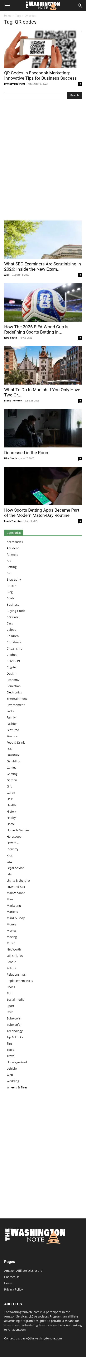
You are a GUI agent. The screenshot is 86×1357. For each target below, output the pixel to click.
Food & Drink (16, 742)
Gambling (13, 761)
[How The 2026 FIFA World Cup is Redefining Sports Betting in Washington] (43, 302)
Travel (11, 1056)
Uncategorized (17, 1062)
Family (11, 717)
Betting (12, 567)
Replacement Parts (20, 981)
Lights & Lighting (18, 880)
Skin (10, 993)
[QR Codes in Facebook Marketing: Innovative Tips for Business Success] (43, 48)
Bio (9, 573)
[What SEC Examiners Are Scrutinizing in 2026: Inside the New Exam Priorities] (43, 239)
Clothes (12, 655)
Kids (10, 855)
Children (13, 636)
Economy (13, 680)
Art (9, 561)
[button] (7, 5)
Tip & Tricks (15, 1037)
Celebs (11, 630)
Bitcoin (11, 586)
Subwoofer (14, 1018)
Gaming (12, 774)
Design (11, 673)
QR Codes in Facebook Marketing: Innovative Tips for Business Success (40, 75)
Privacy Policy (13, 1289)
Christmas (14, 642)
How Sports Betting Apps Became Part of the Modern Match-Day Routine (41, 513)
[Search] (80, 5)
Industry (12, 849)
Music (11, 943)
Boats (10, 598)
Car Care (13, 617)
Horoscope (14, 836)
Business (13, 605)
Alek (6, 274)
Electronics (14, 692)
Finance (12, 736)
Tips (10, 1043)
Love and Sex (16, 887)
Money (11, 924)
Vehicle (12, 1068)
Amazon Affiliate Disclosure (23, 1271)
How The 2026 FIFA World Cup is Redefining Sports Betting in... (36, 329)
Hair (10, 799)
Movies (11, 931)
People (11, 962)
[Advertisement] (43, 161)
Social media (15, 1000)
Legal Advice (15, 868)
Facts (10, 711)
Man (10, 899)
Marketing (14, 905)
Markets (12, 912)
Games (11, 768)
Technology (15, 1031)
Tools (10, 1050)
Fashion (12, 724)
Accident (13, 548)
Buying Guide (16, 611)
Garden (12, 780)
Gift (9, 786)
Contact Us (11, 1277)
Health (11, 805)
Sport (10, 1006)
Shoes (11, 987)
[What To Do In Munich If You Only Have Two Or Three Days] (43, 365)
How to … (13, 843)
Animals (12, 554)
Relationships (16, 974)
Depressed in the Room (26, 452)
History (11, 811)
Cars (10, 623)
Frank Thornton (13, 400)
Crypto (11, 667)
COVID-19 (13, 661)
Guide (11, 793)
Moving (12, 937)
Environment (16, 705)
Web (10, 1075)
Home (7, 15)
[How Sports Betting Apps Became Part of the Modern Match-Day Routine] (43, 486)
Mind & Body (16, 918)
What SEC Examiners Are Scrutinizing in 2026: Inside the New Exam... (42, 266)
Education (14, 686)
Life (9, 874)
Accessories (15, 542)
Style (10, 1012)
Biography (14, 579)
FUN (10, 749)
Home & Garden (18, 830)
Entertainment (17, 699)
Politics (11, 968)
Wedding (13, 1081)
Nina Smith (10, 337)
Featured (13, 730)
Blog (10, 592)
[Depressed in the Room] (43, 428)
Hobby (11, 818)
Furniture (13, 755)
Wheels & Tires (17, 1087)
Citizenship (14, 648)
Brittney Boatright (14, 83)
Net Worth (14, 949)
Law (9, 862)
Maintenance (16, 893)
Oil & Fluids (15, 956)
